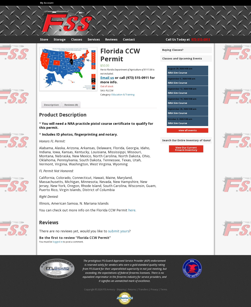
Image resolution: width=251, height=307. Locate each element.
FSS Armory (66, 21)
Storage (60, 39)
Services (94, 39)
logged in (57, 241)
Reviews (111, 39)
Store (44, 39)
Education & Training (123, 94)
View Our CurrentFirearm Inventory (186, 149)
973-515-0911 (200, 39)
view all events (188, 130)
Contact (129, 39)
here (131, 210)
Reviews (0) (71, 104)
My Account (46, 2)
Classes (76, 39)
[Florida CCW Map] (67, 69)
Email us (107, 77)
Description (51, 104)
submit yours (118, 231)
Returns (132, 289)
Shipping (121, 289)
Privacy (154, 289)
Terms (163, 289)
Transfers (143, 289)
